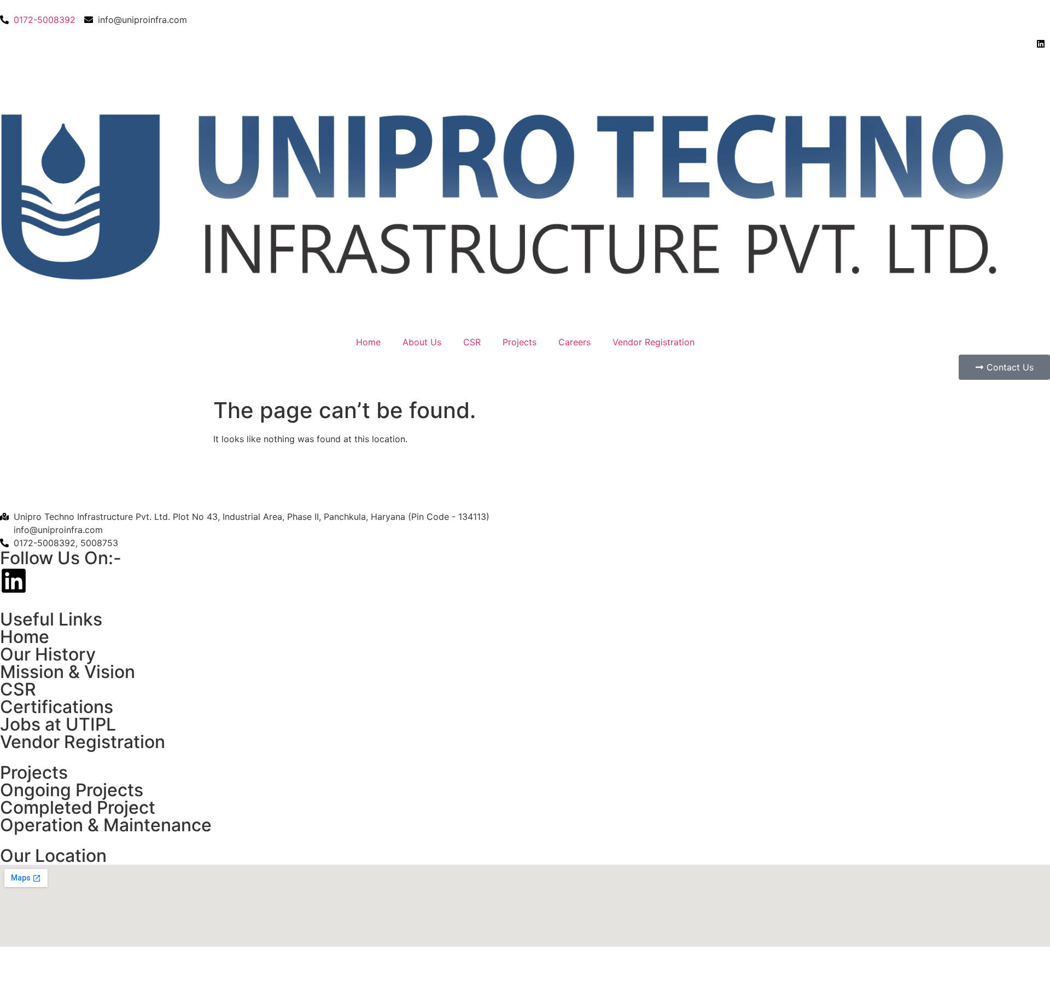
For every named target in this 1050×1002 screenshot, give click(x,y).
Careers (574, 342)
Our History (48, 654)
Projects (519, 342)
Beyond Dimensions (313, 969)
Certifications (56, 706)
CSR (472, 342)
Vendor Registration (653, 342)
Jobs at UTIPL (58, 724)
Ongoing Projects (71, 790)
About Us (421, 342)
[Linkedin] (13, 580)
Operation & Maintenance (106, 825)
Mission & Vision (67, 671)
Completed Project (77, 807)
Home (368, 342)
